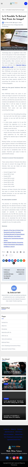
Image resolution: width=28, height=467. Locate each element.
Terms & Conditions (7, 339)
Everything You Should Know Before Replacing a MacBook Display (12, 373)
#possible (20, 24)
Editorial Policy (5, 342)
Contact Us (5, 322)
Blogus (21, 463)
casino (6, 383)
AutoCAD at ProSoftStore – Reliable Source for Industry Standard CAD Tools (12, 417)
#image (16, 24)
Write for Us (5, 335)
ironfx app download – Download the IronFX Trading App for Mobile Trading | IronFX (14, 403)
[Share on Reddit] (24, 252)
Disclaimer (4, 329)
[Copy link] (11, 255)
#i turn (12, 24)
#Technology (5, 26)
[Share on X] (11, 252)
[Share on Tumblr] (3, 255)
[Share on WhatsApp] (17, 252)
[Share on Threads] (6, 255)
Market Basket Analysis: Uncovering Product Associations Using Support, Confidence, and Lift (13, 244)
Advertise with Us (6, 332)
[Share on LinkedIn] (14, 252)
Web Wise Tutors (14, 451)
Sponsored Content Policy (8, 349)
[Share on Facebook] (7, 252)
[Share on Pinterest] (20, 252)
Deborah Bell (9, 22)
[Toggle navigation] (2, 3)
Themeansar (14, 465)
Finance (6, 398)
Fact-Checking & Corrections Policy (11, 345)
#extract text (6, 24)
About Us (4, 325)
